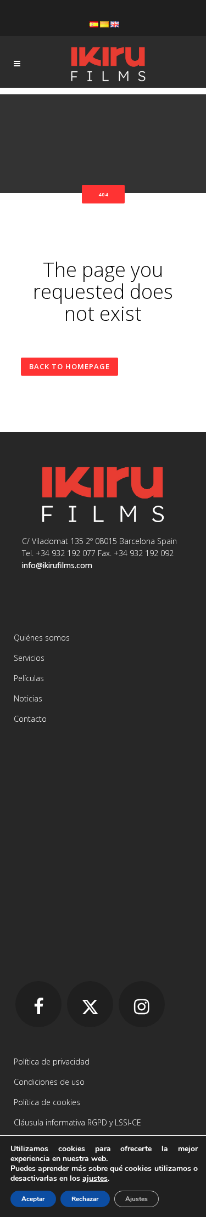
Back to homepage (69, 366)
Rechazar (85, 1199)
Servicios (29, 658)
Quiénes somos (42, 637)
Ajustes (136, 1199)
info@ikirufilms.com (57, 565)
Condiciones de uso (49, 1082)
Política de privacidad (52, 1061)
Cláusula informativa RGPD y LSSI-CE (77, 1122)
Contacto (30, 719)
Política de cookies (47, 1102)
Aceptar (33, 1199)
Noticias (28, 698)
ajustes (95, 1179)
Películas (29, 678)
